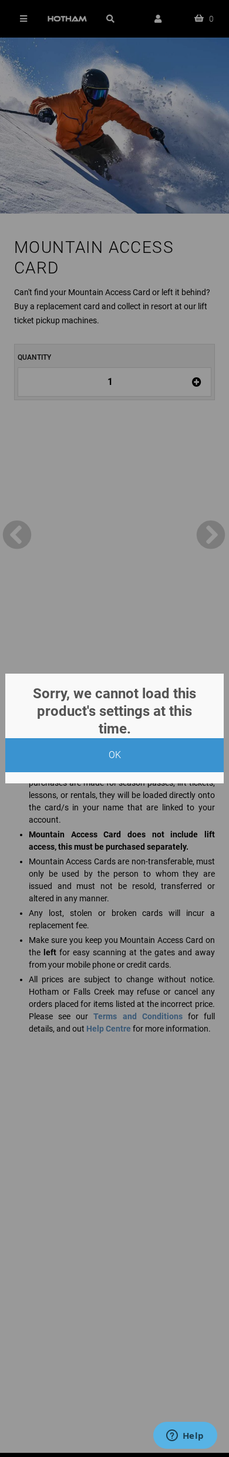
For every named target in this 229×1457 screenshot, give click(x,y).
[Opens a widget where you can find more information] (185, 1436)
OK (115, 754)
